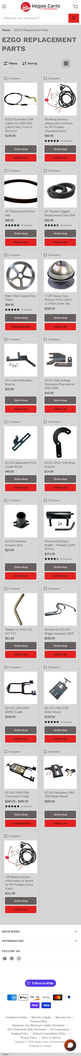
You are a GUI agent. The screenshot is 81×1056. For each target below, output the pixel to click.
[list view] (74, 63)
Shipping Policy (20, 1033)
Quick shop (21, 149)
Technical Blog (38, 1021)
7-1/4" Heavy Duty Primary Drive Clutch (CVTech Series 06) (58, 299)
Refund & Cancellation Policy (49, 1033)
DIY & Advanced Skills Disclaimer (26, 1029)
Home (6, 30)
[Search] (73, 18)
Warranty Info (63, 1017)
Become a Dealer (41, 1017)
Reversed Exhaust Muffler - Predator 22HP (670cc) (60, 545)
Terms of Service (51, 1037)
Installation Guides (16, 1017)
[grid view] (66, 63)
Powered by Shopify (40, 1045)
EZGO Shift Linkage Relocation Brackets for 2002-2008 (60, 384)
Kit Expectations (60, 1029)
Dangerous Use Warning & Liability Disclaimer (38, 1025)
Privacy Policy (28, 1037)
